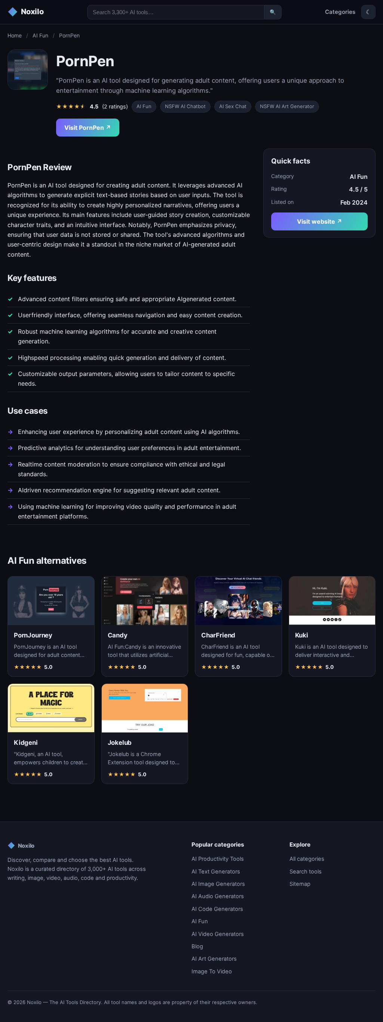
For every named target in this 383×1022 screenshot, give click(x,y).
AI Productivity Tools (218, 859)
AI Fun (40, 35)
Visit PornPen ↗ (87, 127)
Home (14, 35)
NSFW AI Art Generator (287, 106)
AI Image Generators (218, 884)
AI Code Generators (217, 909)
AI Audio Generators (218, 896)
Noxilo (20, 845)
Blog (197, 946)
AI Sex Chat (232, 106)
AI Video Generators (218, 934)
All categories (306, 859)
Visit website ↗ (319, 221)
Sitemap (299, 884)
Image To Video (212, 971)
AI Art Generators (214, 958)
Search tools (305, 871)
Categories (340, 11)
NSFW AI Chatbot (185, 106)
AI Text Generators (216, 871)
